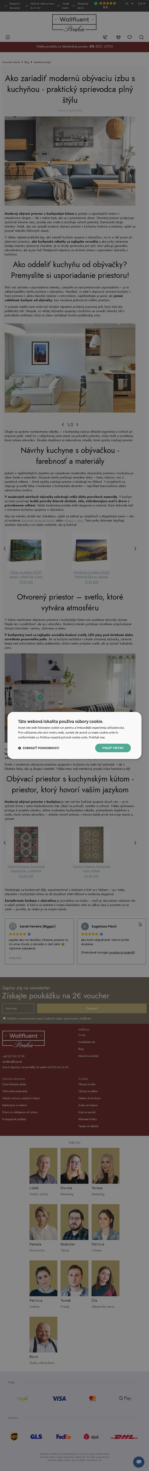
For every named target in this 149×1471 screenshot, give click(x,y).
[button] (38, 748)
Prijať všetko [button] (112, 748)
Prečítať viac (97, 737)
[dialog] (74, 735)
